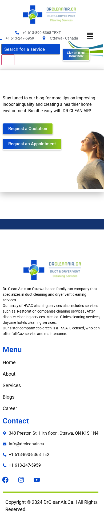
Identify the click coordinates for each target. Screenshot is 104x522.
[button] (90, 36)
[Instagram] (21, 480)
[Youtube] (37, 480)
